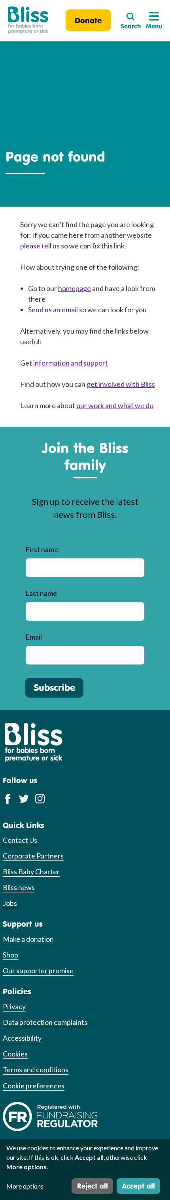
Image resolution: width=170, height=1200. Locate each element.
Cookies (15, 1053)
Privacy (14, 1006)
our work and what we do (114, 405)
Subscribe (54, 687)
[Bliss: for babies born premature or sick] (28, 20)
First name (41, 549)
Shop (10, 954)
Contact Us (20, 840)
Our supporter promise (38, 970)
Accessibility (22, 1037)
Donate (88, 20)
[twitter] (24, 798)
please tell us (40, 245)
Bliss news (19, 887)
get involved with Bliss (121, 384)
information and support (70, 362)
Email (33, 637)
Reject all (92, 1185)
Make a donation (28, 938)
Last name (41, 593)
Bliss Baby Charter (31, 871)
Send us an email (53, 309)
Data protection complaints (45, 1022)
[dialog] (85, 1169)
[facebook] (8, 798)
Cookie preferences (33, 1085)
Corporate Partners (33, 855)
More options (24, 1186)
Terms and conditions (35, 1069)
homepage (74, 288)
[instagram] (40, 798)
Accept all (138, 1185)
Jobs (10, 903)
